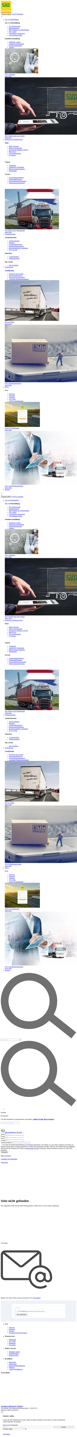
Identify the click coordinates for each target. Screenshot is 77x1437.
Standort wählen (6, 14)
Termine (11, 47)
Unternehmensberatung (16, 177)
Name (3, 1134)
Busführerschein (14, 28)
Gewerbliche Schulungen (17, 33)
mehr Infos (8, 76)
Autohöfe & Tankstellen (16, 167)
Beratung (12, 243)
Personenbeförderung (15, 275)
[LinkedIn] (4, 1189)
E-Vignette (12, 155)
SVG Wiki (12, 399)
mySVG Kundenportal (16, 401)
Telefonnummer (6, 1142)
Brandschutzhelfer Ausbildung (18, 248)
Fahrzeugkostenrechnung (17, 183)
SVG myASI (13, 250)
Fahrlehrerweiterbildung (16, 44)
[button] (12, 19)
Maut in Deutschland (15, 148)
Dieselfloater (13, 171)
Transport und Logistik (16, 274)
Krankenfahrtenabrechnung (17, 181)
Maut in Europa (14, 146)
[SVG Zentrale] (6, 12)
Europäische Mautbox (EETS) (18, 150)
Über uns (12, 394)
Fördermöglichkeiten (15, 45)
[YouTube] (5, 1183)
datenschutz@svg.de (32, 1148)
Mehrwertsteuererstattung (17, 169)
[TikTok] (4, 1196)
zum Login (8, 324)
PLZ (3, 1138)
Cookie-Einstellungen (16, 1369)
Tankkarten (12, 165)
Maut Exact (12, 152)
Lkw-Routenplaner (15, 153)
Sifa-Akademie (13, 265)
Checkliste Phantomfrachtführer (19, 279)
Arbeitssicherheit (14, 241)
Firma (3, 1136)
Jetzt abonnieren (21, 1314)
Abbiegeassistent (14, 258)
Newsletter (36, 1298)
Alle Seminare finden (15, 35)
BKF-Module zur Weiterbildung (19, 30)
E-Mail (3, 1140)
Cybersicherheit (14, 257)
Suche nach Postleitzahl (10, 1425)
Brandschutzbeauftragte (16, 246)
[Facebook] (4, 1177)
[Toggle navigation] (1, 16)
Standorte (12, 395)
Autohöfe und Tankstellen (9, 1159)
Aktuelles (12, 397)
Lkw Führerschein (14, 26)
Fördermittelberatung (15, 179)
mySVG (14, 14)
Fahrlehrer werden (14, 42)
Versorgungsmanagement (17, 277)
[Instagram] (4, 1170)
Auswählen (6, 1434)
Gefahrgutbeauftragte (15, 244)
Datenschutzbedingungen (36, 1311)
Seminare (20, 14)
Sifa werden (12, 32)
